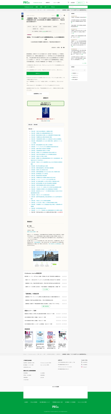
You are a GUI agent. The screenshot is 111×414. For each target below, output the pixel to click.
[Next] (67, 340)
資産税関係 (42, 375)
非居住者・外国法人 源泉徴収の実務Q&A (62, 345)
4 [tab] (65, 329)
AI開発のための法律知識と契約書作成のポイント (29, 345)
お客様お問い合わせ (27, 367)
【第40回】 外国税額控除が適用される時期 (40, 150)
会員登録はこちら (38, 93)
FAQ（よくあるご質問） (45, 365)
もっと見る (45, 289)
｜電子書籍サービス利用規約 (70, 402)
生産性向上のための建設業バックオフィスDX (51, 345)
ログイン (38, 73)
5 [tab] (66, 329)
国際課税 (58, 10)
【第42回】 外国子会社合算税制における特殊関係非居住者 (43, 154)
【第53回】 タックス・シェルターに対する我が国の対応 (43, 179)
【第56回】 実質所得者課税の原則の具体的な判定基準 (43, 185)
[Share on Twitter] (22, 16)
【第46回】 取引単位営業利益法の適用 (39, 166)
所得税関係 (25, 373)
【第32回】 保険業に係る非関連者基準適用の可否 (42, 133)
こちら (48, 120)
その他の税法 (25, 379)
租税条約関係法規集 (40, 344)
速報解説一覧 (35, 28)
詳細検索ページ (75, 73)
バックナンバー (75, 75)
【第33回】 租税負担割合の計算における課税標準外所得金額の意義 (45, 135)
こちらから (44, 31)
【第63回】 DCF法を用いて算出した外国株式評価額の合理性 (44, 202)
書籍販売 (48, 2)
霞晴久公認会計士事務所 (31, 231)
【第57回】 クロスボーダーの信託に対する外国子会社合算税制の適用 (46, 187)
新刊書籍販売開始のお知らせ (63, 364)
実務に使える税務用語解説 (29, 370)
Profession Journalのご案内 (45, 362)
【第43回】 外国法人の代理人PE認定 (39, 156)
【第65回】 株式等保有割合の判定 (38, 208)
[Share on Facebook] (22, 14)
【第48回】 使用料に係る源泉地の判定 (39, 169)
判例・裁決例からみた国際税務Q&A (55, 243)
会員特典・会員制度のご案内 (28, 362)
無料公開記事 (74, 79)
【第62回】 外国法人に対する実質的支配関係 (41, 200)
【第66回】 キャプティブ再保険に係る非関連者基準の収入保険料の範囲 (46, 210)
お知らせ (42, 28)
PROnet (24, 10)
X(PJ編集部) (85, 364)
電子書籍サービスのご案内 (28, 365)
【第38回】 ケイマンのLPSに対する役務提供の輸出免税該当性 (44, 146)
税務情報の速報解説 (51, 10)
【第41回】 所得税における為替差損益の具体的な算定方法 (43, 152)
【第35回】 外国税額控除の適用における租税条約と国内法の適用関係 (46, 139)
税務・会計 (39, 10)
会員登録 (73, 2)
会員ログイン (80, 2)
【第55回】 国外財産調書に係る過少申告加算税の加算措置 (43, 183)
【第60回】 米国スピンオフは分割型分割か (40, 194)
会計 (41, 7)
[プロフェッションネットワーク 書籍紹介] (45, 112)
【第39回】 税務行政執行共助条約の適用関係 (41, 148)
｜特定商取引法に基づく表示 (57, 402)
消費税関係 (25, 377)
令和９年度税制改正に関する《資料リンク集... (66, 362)
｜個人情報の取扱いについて (44, 402)
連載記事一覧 (74, 77)
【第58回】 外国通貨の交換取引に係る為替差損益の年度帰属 (44, 189)
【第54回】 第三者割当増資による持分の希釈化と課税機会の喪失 (45, 181)
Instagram (85, 367)
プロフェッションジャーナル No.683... (65, 366)
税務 (37, 7)
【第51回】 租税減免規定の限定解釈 (39, 175)
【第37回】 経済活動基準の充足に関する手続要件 (42, 144)
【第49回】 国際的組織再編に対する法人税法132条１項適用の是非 (45, 171)
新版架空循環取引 (37, 242)
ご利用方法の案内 (27, 360)
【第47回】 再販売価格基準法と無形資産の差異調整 (42, 168)
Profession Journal (37, 2)
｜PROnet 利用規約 (33, 402)
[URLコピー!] (22, 19)
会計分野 (42, 377)
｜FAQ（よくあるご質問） (82, 402)
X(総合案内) (85, 362)
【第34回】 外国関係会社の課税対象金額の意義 (41, 137)
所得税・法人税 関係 (27, 375)
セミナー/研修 (57, 2)
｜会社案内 (26, 402)
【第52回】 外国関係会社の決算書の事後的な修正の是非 (43, 177)
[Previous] (23, 340)
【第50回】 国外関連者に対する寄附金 (39, 173)
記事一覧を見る (46, 306)
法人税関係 (42, 373)
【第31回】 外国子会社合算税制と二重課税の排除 (42, 131)
